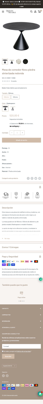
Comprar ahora (21, 146)
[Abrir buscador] (31, 11)
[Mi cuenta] (35, 11)
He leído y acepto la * (18, 356)
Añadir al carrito (21, 140)
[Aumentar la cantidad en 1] (22, 133)
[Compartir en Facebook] (28, 182)
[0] (39, 11)
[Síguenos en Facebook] (3, 380)
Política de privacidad (23, 356)
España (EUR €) (7, 370)
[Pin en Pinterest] (32, 182)
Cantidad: (5, 133)
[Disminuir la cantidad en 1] (12, 133)
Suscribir (8, 361)
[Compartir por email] (39, 182)
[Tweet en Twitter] (35, 182)
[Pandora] (13, 108)
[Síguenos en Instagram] (7, 380)
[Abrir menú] (3, 11)
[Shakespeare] (5, 108)
